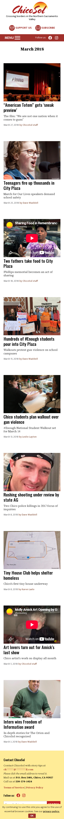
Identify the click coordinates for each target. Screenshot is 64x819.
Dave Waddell (30, 203)
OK (32, 816)
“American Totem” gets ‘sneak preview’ (29, 107)
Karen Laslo (28, 589)
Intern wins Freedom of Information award (23, 724)
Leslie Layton (29, 437)
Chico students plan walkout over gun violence (31, 419)
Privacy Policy (34, 787)
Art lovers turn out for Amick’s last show (29, 649)
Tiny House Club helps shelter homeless (28, 575)
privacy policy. (51, 811)
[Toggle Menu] (17, 37)
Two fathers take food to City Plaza (28, 263)
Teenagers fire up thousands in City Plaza (29, 185)
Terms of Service (14, 787)
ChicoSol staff (30, 125)
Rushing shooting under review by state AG (31, 497)
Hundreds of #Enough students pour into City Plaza (29, 341)
